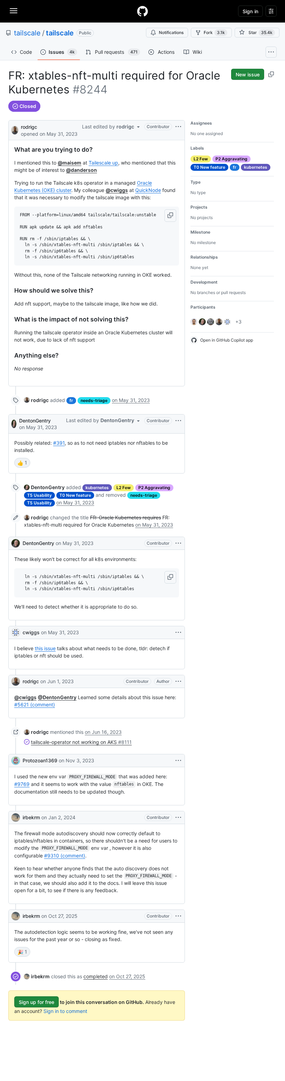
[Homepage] (142, 11)
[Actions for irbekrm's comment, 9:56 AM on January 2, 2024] (178, 817)
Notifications (171, 32)
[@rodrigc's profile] (14, 130)
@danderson (81, 170)
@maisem (69, 163)
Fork (214, 32)
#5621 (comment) (34, 704)
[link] (36, 400)
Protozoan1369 (40, 760)
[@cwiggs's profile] (15, 632)
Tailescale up (103, 163)
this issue (45, 648)
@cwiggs (117, 190)
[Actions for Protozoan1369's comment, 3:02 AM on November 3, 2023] (178, 760)
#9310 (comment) (64, 855)
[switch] (22, 463)
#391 (59, 443)
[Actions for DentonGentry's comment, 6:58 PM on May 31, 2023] (178, 543)
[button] (170, 215)
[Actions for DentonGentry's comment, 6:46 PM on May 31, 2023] (178, 421)
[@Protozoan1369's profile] (15, 760)
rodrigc (29, 127)
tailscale (27, 33)
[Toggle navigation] (13, 11)
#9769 (22, 784)
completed (95, 976)
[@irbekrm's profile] (15, 817)
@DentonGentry (57, 697)
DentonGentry (35, 421)
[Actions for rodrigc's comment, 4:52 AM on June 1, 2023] (178, 681)
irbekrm (31, 817)
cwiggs (31, 632)
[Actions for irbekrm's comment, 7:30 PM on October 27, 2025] (178, 916)
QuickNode (148, 190)
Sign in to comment (65, 1011)
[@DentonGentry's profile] (13, 424)
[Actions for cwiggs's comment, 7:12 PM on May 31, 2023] (178, 632)
